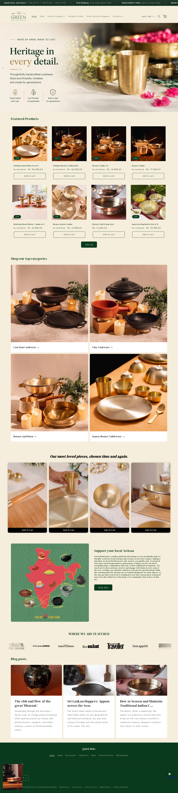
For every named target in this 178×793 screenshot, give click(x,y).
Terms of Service (105, 755)
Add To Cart (27, 530)
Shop (93, 755)
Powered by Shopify (49, 787)
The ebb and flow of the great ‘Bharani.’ (33, 703)
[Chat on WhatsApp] (172, 777)
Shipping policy (105, 787)
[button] (56, 16)
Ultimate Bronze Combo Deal (65, 166)
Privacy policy (77, 787)
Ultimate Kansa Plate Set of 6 (26, 166)
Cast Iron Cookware (24, 347)
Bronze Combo (138, 166)
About (60, 755)
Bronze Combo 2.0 (100, 166)
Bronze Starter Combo (62, 224)
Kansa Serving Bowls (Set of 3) (145, 224)
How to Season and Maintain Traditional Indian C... (141, 703)
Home (52, 755)
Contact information (120, 787)
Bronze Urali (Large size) (103, 224)
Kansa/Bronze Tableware (107, 436)
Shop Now (103, 587)
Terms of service (91, 787)
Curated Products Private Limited (29, 787)
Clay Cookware (101, 347)
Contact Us (83, 755)
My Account (70, 755)
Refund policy (122, 755)
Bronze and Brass (23, 436)
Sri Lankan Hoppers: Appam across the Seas (88, 703)
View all (89, 244)
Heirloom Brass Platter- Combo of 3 (29, 224)
